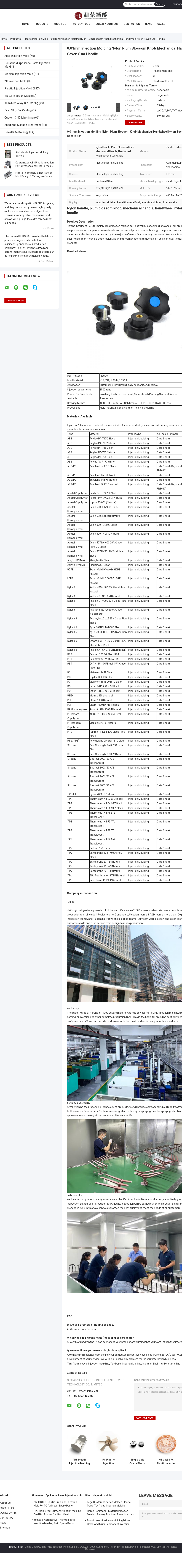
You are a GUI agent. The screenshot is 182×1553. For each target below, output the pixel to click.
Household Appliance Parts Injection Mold (57, 1495)
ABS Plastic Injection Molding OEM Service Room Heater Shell (79, 1461)
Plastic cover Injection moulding (91, 1363)
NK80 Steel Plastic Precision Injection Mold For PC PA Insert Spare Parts (55, 1504)
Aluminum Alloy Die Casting (21, 103)
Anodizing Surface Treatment (22, 125)
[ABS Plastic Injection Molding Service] (8, 154)
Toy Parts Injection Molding (125, 1363)
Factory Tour (80, 24)
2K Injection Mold (15, 81)
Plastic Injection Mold (36, 38)
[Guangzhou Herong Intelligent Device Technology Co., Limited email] (8, 287)
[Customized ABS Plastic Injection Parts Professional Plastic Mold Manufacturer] (8, 164)
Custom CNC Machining (19, 117)
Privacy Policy (15, 1546)
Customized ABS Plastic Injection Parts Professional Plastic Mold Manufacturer (34, 166)
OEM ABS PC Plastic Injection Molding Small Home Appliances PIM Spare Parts (166, 1461)
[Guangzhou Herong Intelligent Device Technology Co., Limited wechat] (27, 287)
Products (41, 24)
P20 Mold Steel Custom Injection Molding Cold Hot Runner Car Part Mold (57, 1513)
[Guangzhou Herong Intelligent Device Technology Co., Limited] (91, 15)
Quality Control (106, 24)
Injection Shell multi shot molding (161, 1363)
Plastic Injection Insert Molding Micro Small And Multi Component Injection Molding (108, 1523)
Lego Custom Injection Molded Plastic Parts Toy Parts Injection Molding (109, 1504)
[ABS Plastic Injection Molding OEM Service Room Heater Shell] (79, 1443)
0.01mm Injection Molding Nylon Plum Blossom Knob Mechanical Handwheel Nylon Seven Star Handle (93, 119)
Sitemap (5, 1527)
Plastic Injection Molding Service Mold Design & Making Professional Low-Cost (35, 176)
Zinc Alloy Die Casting (18, 110)
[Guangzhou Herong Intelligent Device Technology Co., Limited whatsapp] (18, 287)
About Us (60, 24)
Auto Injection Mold (16, 56)
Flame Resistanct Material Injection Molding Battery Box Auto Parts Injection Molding (110, 1513)
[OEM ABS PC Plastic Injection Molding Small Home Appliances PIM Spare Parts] (166, 1443)
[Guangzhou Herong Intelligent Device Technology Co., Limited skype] (37, 287)
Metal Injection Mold (17, 95)
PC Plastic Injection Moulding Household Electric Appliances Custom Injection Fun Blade (108, 1461)
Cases (161, 24)
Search (159, 4)
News (148, 24)
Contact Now (134, 122)
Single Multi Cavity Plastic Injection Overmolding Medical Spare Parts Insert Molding (137, 1461)
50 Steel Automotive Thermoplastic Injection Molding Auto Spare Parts (54, 1521)
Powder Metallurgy (16, 132)
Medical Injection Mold (18, 74)
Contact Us (132, 24)
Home (25, 24)
